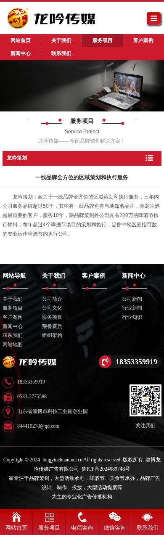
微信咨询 (115, 527)
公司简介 (52, 299)
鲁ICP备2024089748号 (106, 469)
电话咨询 (82, 527)
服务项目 (13, 308)
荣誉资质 (52, 326)
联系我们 (13, 335)
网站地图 (13, 344)
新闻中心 (13, 326)
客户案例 (13, 317)
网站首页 (16, 527)
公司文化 (52, 308)
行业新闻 (132, 308)
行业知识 (132, 317)
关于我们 (13, 299)
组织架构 (52, 335)
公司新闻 (132, 299)
